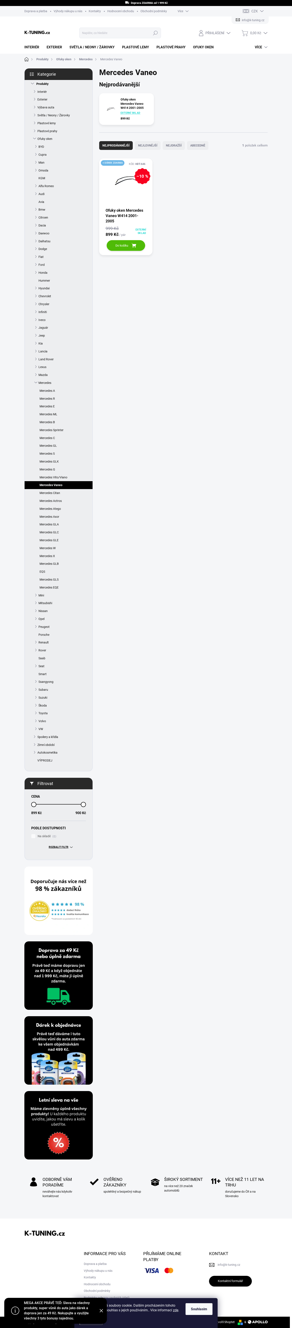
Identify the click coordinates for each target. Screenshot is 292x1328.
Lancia (42, 351)
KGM (41, 178)
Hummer (44, 280)
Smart (42, 674)
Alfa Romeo (46, 186)
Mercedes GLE (49, 540)
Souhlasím (199, 1309)
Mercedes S (47, 453)
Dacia (42, 225)
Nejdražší (174, 145)
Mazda (43, 375)
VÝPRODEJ (44, 760)
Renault (43, 642)
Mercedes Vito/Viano (53, 477)
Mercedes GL (48, 445)
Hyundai (44, 288)
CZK (254, 11)
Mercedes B (47, 422)
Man (41, 162)
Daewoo (43, 233)
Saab (41, 658)
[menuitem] (33, 47)
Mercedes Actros (51, 501)
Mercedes (44, 382)
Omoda (43, 170)
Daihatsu (44, 241)
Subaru (43, 689)
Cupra (42, 154)
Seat (41, 666)
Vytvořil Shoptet (224, 1322)
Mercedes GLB (49, 563)
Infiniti (42, 312)
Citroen (43, 217)
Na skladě (46, 836)
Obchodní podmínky (153, 11)
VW (40, 729)
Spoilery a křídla (47, 737)
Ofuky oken (44, 138)
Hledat (155, 33)
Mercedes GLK (49, 461)
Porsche (43, 634)
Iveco (42, 320)
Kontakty (95, 11)
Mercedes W (48, 548)
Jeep (41, 335)
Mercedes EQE (49, 587)
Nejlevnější (147, 145)
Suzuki (42, 697)
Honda (42, 272)
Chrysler (43, 304)
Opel (41, 619)
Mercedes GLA (49, 524)
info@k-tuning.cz (229, 1264)
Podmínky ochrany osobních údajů (107, 1297)
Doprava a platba (35, 11)
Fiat (41, 257)
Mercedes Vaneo (51, 485)
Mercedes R (47, 398)
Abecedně (197, 145)
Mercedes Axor (49, 516)
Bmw (41, 209)
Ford (41, 264)
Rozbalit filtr (58, 847)
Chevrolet (44, 296)
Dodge (42, 249)
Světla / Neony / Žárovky (53, 115)
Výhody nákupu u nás (68, 11)
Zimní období (46, 745)
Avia (41, 202)
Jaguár (43, 327)
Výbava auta (45, 107)
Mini (41, 595)
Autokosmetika (47, 752)
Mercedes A (47, 390)
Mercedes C (47, 438)
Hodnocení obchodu (120, 11)
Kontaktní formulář (230, 1281)
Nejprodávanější (116, 145)
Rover (42, 650)
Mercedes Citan (50, 493)
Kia (40, 343)
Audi (41, 194)
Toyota (43, 713)
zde (175, 1310)
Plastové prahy (47, 131)
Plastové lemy (46, 123)
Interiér (42, 91)
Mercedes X (47, 556)
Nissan (43, 611)
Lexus (42, 367)
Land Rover (46, 359)
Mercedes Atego (50, 508)
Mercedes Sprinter (51, 430)
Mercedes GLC (49, 532)
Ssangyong (45, 681)
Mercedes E (47, 406)
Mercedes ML (48, 414)
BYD (41, 146)
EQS (42, 571)
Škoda (42, 705)
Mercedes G (47, 469)
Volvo (42, 721)
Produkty (42, 84)
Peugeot (44, 627)
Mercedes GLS (49, 579)
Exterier (42, 99)
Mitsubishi (45, 603)
